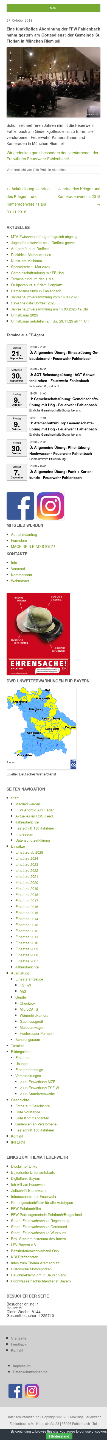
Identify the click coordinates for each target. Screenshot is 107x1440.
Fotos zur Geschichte (32, 1105)
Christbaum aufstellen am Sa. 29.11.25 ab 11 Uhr (50, 321)
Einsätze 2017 (26, 900)
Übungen (22, 1063)
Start (15, 797)
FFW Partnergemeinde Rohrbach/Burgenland (46, 1214)
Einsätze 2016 (26, 906)
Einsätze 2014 (26, 918)
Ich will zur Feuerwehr (28, 1184)
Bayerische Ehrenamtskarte (33, 1172)
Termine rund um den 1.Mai (32, 278)
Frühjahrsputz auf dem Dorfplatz (36, 284)
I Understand (59, 1436)
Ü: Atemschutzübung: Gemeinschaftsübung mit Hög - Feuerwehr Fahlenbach (63, 426)
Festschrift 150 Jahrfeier (34, 828)
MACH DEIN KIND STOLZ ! (33, 546)
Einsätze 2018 (26, 894)
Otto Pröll (40, 169)
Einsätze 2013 (26, 924)
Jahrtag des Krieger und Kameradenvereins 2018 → (79, 196)
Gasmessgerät (31, 1021)
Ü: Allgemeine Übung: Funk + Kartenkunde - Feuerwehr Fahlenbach (61, 474)
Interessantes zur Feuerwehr (33, 1196)
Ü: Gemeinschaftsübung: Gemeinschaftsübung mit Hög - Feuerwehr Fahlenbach (64, 401)
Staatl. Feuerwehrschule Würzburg (38, 1232)
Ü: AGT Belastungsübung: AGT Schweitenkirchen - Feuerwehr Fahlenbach (63, 377)
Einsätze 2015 (26, 912)
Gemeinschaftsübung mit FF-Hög (37, 272)
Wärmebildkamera (34, 1015)
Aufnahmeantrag (24, 534)
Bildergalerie (20, 1051)
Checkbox (28, 1003)
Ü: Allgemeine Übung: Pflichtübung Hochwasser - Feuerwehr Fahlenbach (60, 450)
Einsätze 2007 (26, 960)
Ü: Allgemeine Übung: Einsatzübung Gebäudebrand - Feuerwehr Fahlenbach (63, 355)
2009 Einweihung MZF (37, 1081)
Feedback (19, 1344)
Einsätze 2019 (26, 888)
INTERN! (18, 1142)
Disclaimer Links (24, 1166)
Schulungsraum (27, 1039)
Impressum (24, 834)
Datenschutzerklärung (32, 840)
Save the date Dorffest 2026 (33, 303)
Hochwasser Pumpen (37, 1033)
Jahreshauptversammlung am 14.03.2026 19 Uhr (49, 309)
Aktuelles (59, 169)
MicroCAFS (29, 1009)
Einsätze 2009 (26, 948)
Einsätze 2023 (26, 864)
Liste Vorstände (27, 1111)
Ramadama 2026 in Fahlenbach (36, 290)
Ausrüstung (20, 973)
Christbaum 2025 (24, 315)
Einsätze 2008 (26, 954)
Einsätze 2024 (26, 858)
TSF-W (25, 985)
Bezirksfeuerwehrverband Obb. (35, 1250)
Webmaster (20, 580)
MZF (23, 991)
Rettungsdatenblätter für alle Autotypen (42, 1202)
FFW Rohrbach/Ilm (26, 1208)
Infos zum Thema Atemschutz (35, 1262)
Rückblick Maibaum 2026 (31, 254)
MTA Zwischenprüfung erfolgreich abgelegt (44, 236)
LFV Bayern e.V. (24, 1244)
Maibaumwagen (32, 1027)
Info (14, 562)
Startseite (18, 1338)
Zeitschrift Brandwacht (29, 1190)
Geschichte (20, 1099)
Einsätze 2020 (26, 882)
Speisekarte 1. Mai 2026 (30, 266)
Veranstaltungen (28, 1075)
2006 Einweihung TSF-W (39, 1087)
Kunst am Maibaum (26, 260)
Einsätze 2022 (26, 870)
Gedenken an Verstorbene (36, 1124)
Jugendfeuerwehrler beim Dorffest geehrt (43, 242)
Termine (17, 1045)
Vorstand (18, 568)
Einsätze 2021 (26, 876)
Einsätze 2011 (26, 936)
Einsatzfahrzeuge (29, 979)
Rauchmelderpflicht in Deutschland (38, 1274)
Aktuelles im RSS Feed (34, 816)
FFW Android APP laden (34, 810)
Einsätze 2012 (26, 930)
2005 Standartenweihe (37, 1093)
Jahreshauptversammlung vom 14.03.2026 (44, 296)
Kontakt (17, 1136)
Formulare (19, 540)
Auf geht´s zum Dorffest (30, 248)
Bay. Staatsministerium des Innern (38, 1238)
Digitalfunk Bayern (25, 1178)
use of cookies (96, 1431)
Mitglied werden (27, 803)
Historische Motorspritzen (31, 1268)
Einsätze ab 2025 (29, 852)
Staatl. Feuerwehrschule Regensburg (40, 1220)
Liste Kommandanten (32, 1117)
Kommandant (21, 574)
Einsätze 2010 (26, 942)
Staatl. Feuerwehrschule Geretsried (39, 1226)
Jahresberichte (27, 822)
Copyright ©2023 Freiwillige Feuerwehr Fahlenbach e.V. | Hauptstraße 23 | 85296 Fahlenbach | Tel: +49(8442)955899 (55, 1423)
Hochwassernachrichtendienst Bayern (41, 1281)
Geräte (20, 997)
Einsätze (18, 846)
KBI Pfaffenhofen (24, 1256)
